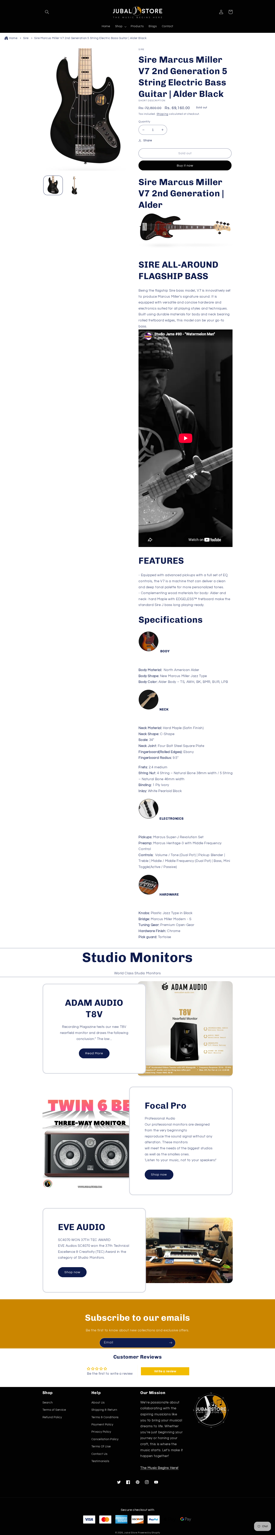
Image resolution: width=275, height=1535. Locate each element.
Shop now (159, 1174)
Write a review (165, 1371)
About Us (98, 1402)
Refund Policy (52, 1417)
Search (47, 1402)
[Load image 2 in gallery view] (74, 185)
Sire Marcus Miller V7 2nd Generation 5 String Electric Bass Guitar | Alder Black (90, 38)
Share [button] (147, 140)
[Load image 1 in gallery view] (53, 185)
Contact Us (99, 1453)
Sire (26, 38)
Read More (94, 1053)
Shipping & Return (104, 1409)
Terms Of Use (101, 1446)
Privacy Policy (101, 1431)
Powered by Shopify (149, 1533)
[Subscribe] (170, 1343)
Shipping (162, 114)
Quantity (144, 121)
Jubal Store (130, 1533)
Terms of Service (54, 1409)
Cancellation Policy (105, 1439)
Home (13, 38)
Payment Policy (102, 1424)
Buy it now (185, 165)
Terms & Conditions (105, 1417)
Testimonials (100, 1461)
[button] (47, 12)
